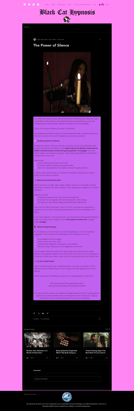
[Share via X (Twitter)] (38, 313)
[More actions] (100, 39)
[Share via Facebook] (34, 313)
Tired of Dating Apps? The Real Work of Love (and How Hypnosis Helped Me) (96, 352)
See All (108, 329)
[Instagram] (25, 4)
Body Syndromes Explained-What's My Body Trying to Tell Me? (66, 352)
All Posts (26, 27)
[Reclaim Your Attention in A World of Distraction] (37, 340)
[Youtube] (34, 4)
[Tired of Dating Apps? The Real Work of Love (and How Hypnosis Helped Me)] (96, 340)
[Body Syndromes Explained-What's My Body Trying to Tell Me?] (67, 340)
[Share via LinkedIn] (43, 313)
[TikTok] (38, 4)
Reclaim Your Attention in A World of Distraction (36, 352)
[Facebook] (29, 4)
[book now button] (67, 19)
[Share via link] (47, 313)
